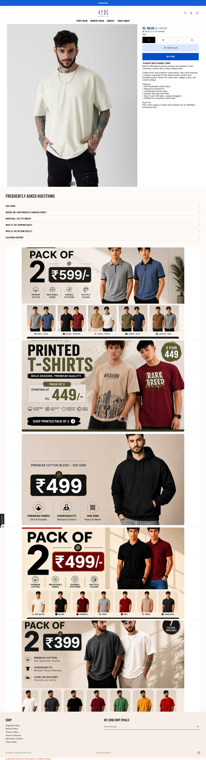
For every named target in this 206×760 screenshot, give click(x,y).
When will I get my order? (18, 218)
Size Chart (11, 205)
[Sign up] (197, 727)
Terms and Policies (103, 753)
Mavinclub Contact (14, 738)
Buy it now (171, 57)
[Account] (191, 13)
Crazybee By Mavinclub (21, 753)
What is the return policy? (19, 231)
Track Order (11, 742)
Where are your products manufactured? (26, 212)
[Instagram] (198, 753)
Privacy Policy (12, 732)
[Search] (185, 13)
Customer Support (15, 237)
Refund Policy (12, 729)
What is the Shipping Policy (19, 224)
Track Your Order (103, 3)
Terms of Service (13, 735)
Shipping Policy (13, 725)
